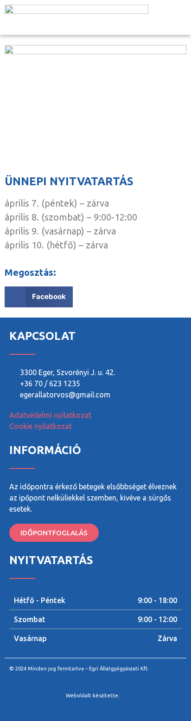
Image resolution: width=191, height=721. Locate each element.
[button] (179, 17)
